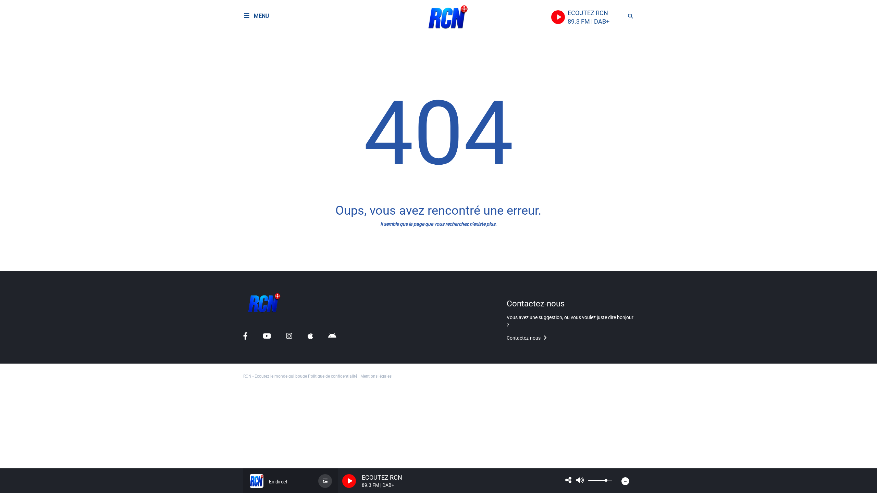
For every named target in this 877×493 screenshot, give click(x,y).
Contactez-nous (524, 338)
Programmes (24, 71)
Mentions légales (376, 376)
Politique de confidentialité (332, 376)
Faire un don (24, 101)
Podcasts (20, 56)
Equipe (17, 86)
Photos (17, 244)
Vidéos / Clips (25, 259)
